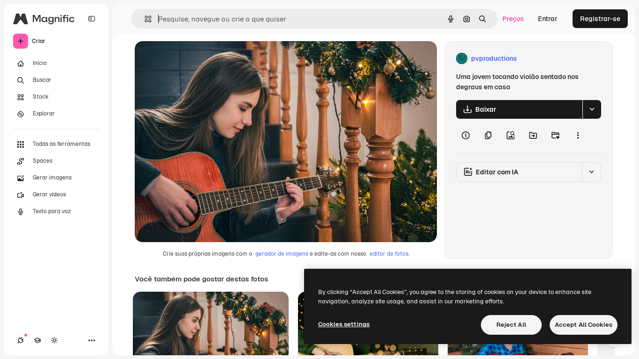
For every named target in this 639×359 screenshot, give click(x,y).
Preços (513, 18)
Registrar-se (600, 18)
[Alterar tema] (54, 340)
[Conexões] (20, 340)
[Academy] (37, 340)
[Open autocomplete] (144, 18)
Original (195, 58)
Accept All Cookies (583, 325)
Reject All (511, 325)
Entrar (548, 18)
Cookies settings (344, 324)
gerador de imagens (281, 254)
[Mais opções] (577, 135)
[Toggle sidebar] (91, 18)
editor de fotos (389, 254)
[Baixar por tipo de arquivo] (591, 109)
